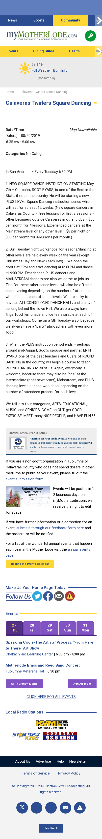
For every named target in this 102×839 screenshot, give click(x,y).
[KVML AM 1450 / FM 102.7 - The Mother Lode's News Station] (52, 723)
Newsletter (78, 761)
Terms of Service (36, 773)
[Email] (65, 808)
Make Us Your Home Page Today (35, 587)
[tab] (14, 628)
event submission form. (25, 479)
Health (74, 51)
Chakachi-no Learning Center (29, 654)
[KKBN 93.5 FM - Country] (59, 735)
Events (12, 51)
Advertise (43, 761)
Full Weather (41, 70)
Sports (39, 20)
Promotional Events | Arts (28, 432)
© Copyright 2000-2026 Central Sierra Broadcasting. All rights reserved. (51, 789)
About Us (22, 761)
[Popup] (90, 36)
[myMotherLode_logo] (41, 36)
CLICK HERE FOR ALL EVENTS (51, 696)
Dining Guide (43, 51)
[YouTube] (51, 808)
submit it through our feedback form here (50, 528)
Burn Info (60, 70)
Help (60, 761)
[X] (22, 808)
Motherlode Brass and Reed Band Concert (43, 665)
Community (70, 20)
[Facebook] (36, 808)
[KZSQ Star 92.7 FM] (24, 735)
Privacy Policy (69, 773)
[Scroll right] (98, 20)
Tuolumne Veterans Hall (25, 671)
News (12, 20)
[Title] (80, 808)
